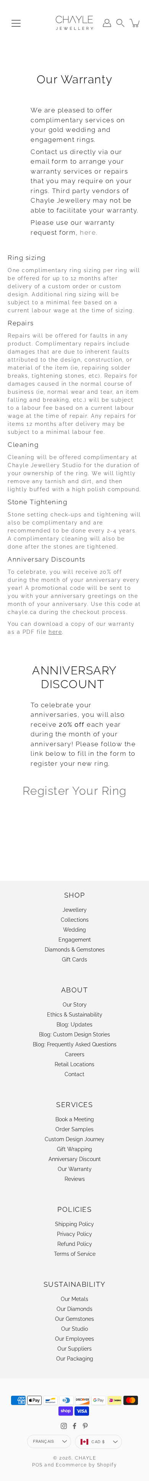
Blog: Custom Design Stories (74, 1034)
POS (37, 1465)
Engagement (74, 940)
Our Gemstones (74, 1319)
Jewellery (75, 910)
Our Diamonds (74, 1309)
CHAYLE (85, 1458)
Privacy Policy (74, 1234)
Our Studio (74, 1329)
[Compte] (107, 23)
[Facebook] (74, 1426)
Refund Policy (74, 1244)
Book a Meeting (74, 1119)
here (55, 632)
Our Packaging (74, 1359)
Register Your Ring (75, 790)
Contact (74, 1074)
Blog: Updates (74, 1024)
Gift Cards (74, 959)
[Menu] (16, 23)
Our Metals (74, 1299)
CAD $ (98, 1441)
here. (89, 232)
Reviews (75, 1179)
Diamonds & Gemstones (75, 950)
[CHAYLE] (74, 23)
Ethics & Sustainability (74, 1015)
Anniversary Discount (75, 1159)
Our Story (75, 1005)
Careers (74, 1054)
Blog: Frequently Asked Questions (75, 1044)
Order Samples (74, 1129)
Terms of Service (75, 1254)
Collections (75, 920)
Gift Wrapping (74, 1149)
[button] (120, 23)
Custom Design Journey (74, 1139)
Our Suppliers (74, 1349)
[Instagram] (63, 1426)
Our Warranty (75, 1169)
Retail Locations (74, 1064)
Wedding (74, 930)
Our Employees (74, 1339)
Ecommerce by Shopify (86, 1465)
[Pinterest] (85, 1426)
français (43, 1441)
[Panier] (135, 23)
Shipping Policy (74, 1224)
